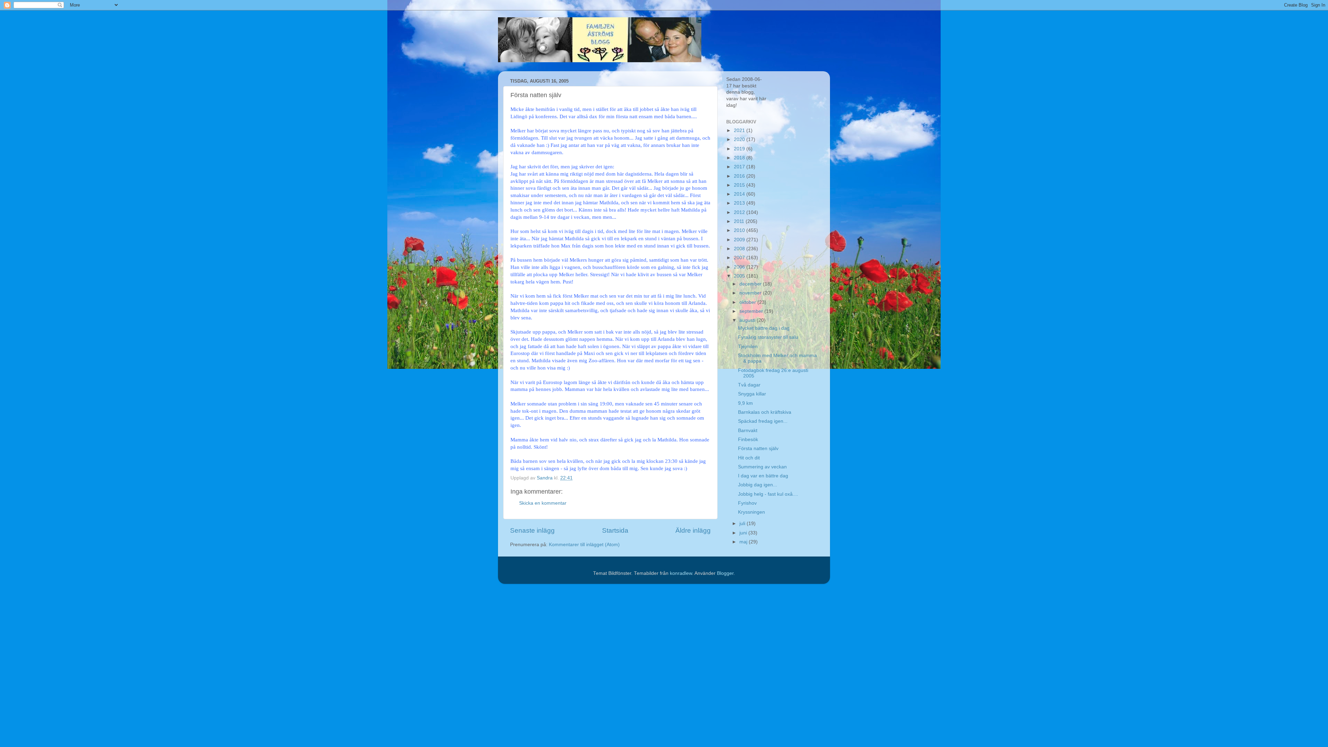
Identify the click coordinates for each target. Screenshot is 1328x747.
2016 (740, 176)
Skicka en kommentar (542, 503)
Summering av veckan (762, 466)
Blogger (725, 573)
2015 (740, 185)
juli (743, 523)
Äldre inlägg (693, 530)
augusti (748, 320)
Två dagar (749, 384)
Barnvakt (747, 430)
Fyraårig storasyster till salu (768, 337)
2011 (740, 221)
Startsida (615, 530)
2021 (740, 130)
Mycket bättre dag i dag (764, 328)
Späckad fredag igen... (762, 421)
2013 (740, 203)
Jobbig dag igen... (757, 484)
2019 (740, 148)
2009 (740, 239)
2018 (740, 157)
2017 (740, 166)
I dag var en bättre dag (763, 475)
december (751, 284)
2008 (740, 248)
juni (743, 532)
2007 (740, 257)
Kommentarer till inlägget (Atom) (584, 544)
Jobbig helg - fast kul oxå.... (768, 494)
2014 (740, 194)
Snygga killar (752, 393)
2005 (740, 276)
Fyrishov (747, 503)
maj (744, 541)
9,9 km (745, 403)
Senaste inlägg (532, 530)
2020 (740, 139)
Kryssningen (751, 512)
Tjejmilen (748, 346)
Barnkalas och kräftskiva (764, 412)
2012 (740, 212)
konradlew (681, 573)
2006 (740, 267)
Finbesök (748, 439)
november (751, 293)
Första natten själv (758, 448)
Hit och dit (749, 457)
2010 (740, 230)
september (751, 311)
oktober (748, 302)
